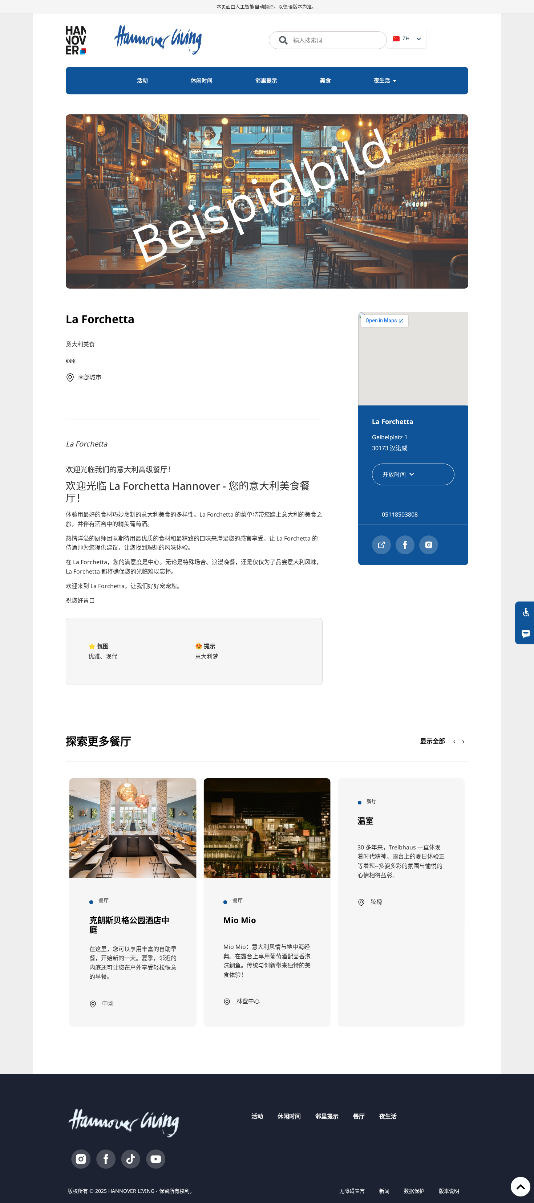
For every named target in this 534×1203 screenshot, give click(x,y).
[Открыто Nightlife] (394, 80)
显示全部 (432, 741)
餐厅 (359, 1116)
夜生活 (388, 1116)
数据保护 (414, 1190)
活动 (257, 1116)
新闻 (384, 1190)
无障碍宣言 (352, 1190)
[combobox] (328, 40)
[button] (463, 742)
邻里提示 (327, 1116)
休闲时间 (289, 1116)
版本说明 (449, 1190)
